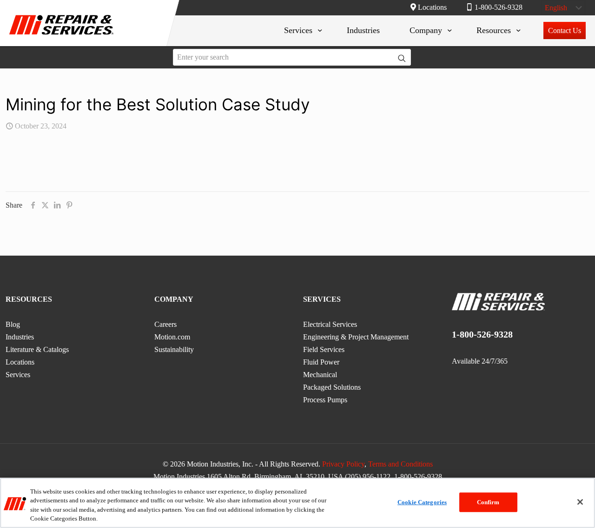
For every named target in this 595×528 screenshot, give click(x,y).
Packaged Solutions (332, 387)
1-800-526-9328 (498, 7)
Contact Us (564, 30)
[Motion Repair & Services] (61, 36)
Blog (13, 324)
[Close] (580, 502)
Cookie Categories (422, 502)
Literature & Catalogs (37, 349)
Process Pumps (325, 400)
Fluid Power (321, 362)
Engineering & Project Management (356, 337)
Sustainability (174, 349)
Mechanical (320, 375)
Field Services (323, 349)
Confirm (488, 502)
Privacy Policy (343, 464)
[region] (297, 503)
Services (18, 375)
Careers (165, 324)
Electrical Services (330, 324)
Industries (20, 337)
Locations (432, 7)
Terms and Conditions (400, 464)
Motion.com (172, 337)
